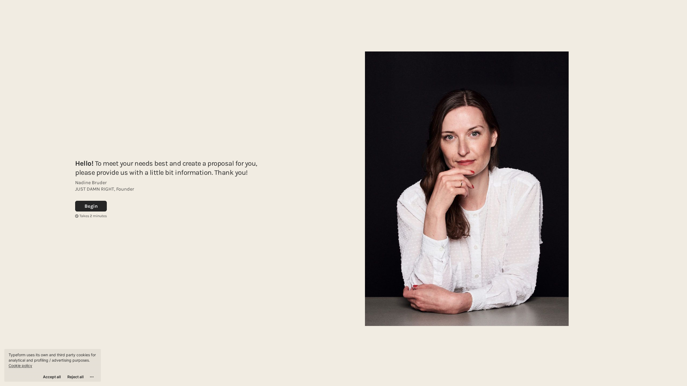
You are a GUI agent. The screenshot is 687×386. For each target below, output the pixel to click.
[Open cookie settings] (92, 377)
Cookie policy (20, 365)
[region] (52, 365)
